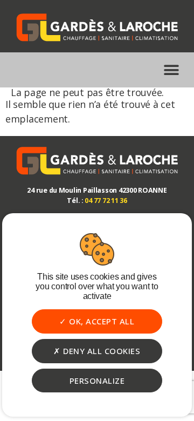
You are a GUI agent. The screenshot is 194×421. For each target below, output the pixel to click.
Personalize (97, 380)
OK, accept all (101, 321)
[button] (171, 70)
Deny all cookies (101, 350)
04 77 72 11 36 (106, 200)
